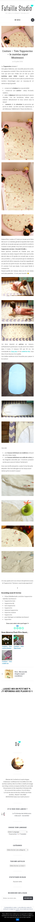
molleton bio (25, 351)
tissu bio (14, 351)
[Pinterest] (17, 628)
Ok (17, 919)
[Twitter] (23, 628)
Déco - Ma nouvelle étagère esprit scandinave (21, 674)
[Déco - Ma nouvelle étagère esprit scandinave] (8, 674)
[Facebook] (20, 628)
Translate (23, 834)
